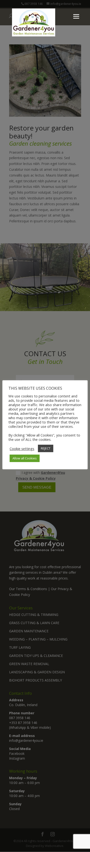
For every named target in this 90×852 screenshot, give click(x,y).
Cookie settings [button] (22, 448)
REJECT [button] (45, 448)
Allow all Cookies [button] (24, 458)
